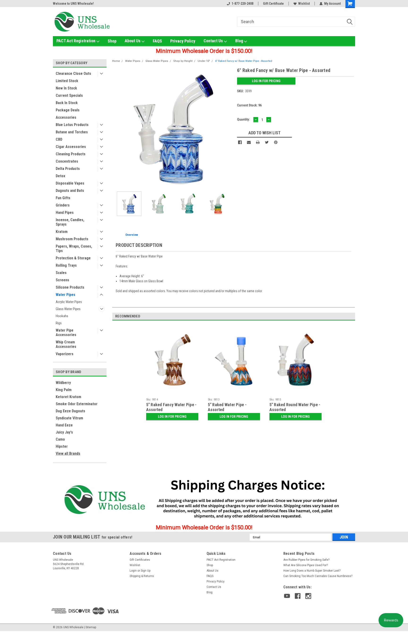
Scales (61, 272)
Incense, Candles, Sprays (70, 222)
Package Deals (68, 110)
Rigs (59, 323)
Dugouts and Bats (70, 190)
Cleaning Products (70, 154)
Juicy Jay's (64, 432)
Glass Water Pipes (68, 309)
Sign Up (145, 570)
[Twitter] (267, 142)
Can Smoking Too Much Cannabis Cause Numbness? (317, 576)
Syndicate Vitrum (69, 418)
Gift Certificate (273, 3)
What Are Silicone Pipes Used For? (305, 565)
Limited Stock (67, 81)
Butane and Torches (72, 132)
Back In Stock (67, 103)
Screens (62, 280)
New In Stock (66, 88)
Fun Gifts (63, 198)
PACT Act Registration (76, 40)
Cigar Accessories (71, 146)
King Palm (64, 390)
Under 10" (204, 61)
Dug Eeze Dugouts (70, 411)
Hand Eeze (64, 425)
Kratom (62, 231)
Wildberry (63, 382)
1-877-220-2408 (242, 3)
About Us (133, 40)
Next (229, 127)
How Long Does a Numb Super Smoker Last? (311, 570)
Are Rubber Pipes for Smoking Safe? (306, 559)
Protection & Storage (73, 258)
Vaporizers (64, 354)
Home (116, 61)
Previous (117, 127)
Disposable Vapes (70, 183)
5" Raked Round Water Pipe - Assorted (294, 407)
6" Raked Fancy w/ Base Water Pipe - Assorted (243, 61)
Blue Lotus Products (72, 124)
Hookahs (62, 316)
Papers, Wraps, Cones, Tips (74, 248)
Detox (60, 176)
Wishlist (304, 3)
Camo (60, 439)
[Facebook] (240, 142)
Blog (239, 40)
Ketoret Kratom (68, 397)
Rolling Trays (66, 265)
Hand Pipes (65, 212)
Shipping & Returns (142, 576)
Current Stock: (249, 105)
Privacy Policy (182, 40)
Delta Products (68, 168)
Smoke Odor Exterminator (77, 404)
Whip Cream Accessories (66, 344)
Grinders (63, 205)
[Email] (249, 142)
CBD (59, 139)
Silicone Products (70, 287)
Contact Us (214, 40)
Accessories (66, 117)
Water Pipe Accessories (66, 332)
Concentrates (67, 161)
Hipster (62, 446)
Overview (131, 234)
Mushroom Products (72, 239)
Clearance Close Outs (73, 73)
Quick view (172, 392)
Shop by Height (182, 61)
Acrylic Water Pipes (69, 302)
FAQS (157, 40)
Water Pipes (65, 294)
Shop (112, 40)
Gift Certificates (140, 559)
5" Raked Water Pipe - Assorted (227, 407)
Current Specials (69, 95)
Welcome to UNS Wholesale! (73, 3)
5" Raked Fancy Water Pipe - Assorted (171, 407)
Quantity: (243, 119)
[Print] (258, 142)
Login (133, 570)
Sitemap (90, 627)
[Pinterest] (276, 142)
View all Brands (68, 453)
